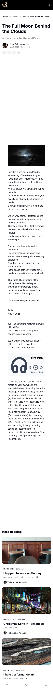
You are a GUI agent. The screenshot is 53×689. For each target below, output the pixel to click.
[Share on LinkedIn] (19, 53)
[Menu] (49, 5)
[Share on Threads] (14, 53)
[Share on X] (9, 53)
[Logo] (4, 4)
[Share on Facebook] (4, 53)
